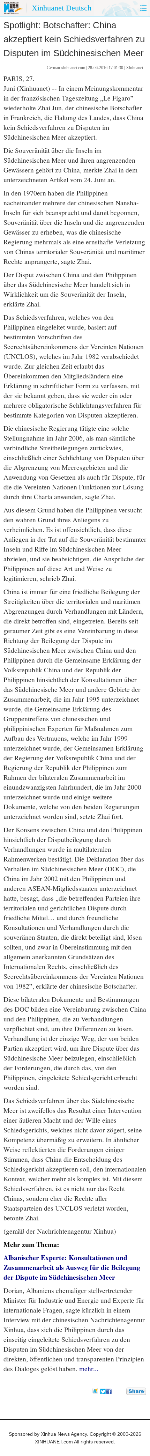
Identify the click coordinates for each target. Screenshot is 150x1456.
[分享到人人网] (121, 1391)
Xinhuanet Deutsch (61, 7)
